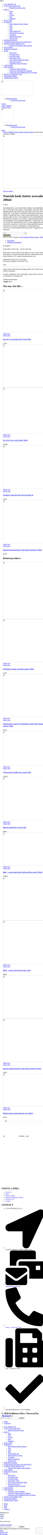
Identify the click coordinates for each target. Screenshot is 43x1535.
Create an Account (6, 1525)
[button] (6, 334)
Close (2, 1514)
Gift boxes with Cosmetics (18, 69)
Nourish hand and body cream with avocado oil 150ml (22, 550)
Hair (11, 17)
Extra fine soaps (15, 56)
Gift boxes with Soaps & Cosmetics (21, 71)
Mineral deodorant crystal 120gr (14, 827)
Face (11, 13)
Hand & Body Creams (17, 33)
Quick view (6, 335)
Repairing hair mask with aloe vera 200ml (18, 1113)
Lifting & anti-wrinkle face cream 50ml (17, 772)
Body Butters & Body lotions (19, 24)
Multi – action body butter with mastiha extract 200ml (22, 872)
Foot (11, 27)
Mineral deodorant (15, 36)
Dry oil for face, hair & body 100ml (15, 440)
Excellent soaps (14, 54)
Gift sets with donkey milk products (21, 45)
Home (5, 132)
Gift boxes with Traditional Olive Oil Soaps (23, 72)
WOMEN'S (11, 132)
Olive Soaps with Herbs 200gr (19, 60)
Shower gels (13, 38)
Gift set (12, 15)
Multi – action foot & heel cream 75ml (17, 970)
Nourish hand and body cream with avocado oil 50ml (22, 1069)
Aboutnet (6, 1416)
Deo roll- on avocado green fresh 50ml (17, 339)
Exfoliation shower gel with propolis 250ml (18, 669)
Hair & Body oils (15, 31)
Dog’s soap (13, 53)
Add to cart (7, 235)
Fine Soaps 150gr (15, 58)
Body (11, 11)
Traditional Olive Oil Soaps (18, 63)
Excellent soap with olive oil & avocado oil (18, 495)
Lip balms (13, 35)
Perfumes (12, 18)
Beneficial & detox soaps (17, 8)
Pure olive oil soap (15, 62)
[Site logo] (18, 95)
